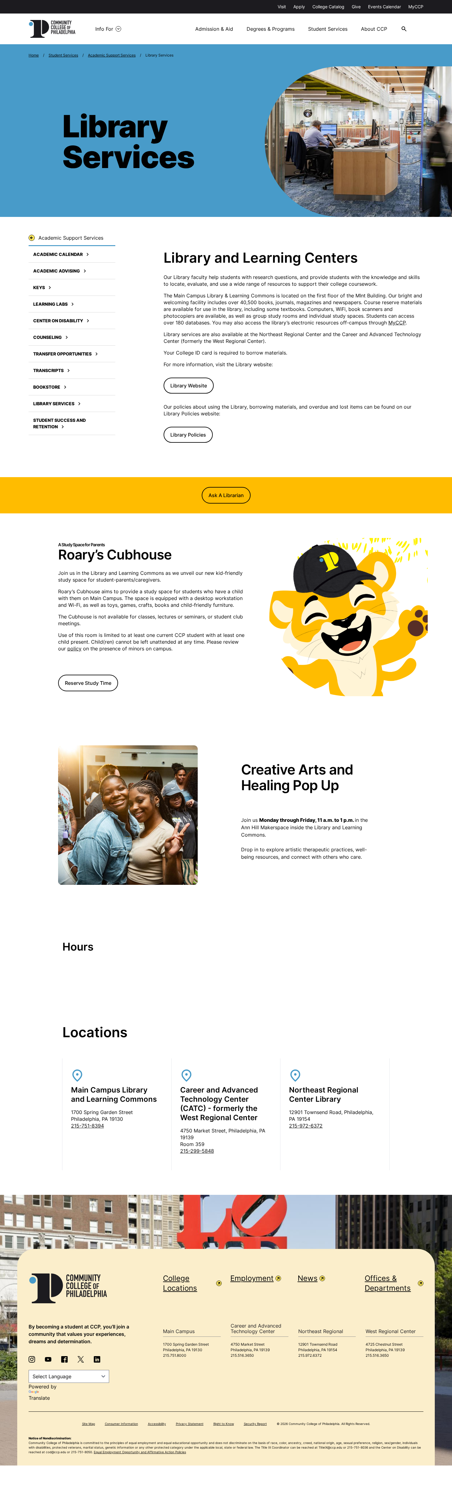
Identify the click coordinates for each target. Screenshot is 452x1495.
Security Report (255, 1424)
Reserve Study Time (88, 683)
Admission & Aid (214, 29)
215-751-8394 (87, 1126)
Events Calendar (384, 6)
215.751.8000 (174, 1355)
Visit (282, 6)
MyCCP (415, 6)
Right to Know (223, 1424)
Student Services (327, 29)
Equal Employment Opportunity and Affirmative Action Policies (140, 1452)
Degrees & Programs (271, 29)
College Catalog (328, 6)
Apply (299, 6)
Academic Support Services (112, 55)
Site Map (88, 1424)
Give (356, 6)
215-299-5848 (197, 1151)
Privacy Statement (190, 1424)
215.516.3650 (242, 1355)
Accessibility (157, 1424)
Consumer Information (121, 1424)
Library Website (188, 386)
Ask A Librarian (226, 495)
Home (34, 55)
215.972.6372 (310, 1355)
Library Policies (188, 435)
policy (74, 648)
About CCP (374, 29)
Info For (104, 29)
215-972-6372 (306, 1126)
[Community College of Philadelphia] (52, 29)
